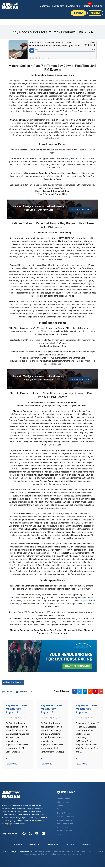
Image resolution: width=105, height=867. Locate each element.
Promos (86, 5)
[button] (74, 691)
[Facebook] (24, 833)
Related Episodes (13, 682)
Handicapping (73, 6)
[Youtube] (37, 833)
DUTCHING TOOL (80, 158)
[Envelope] (43, 833)
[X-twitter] (30, 833)
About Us (45, 6)
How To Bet (58, 6)
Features (97, 6)
